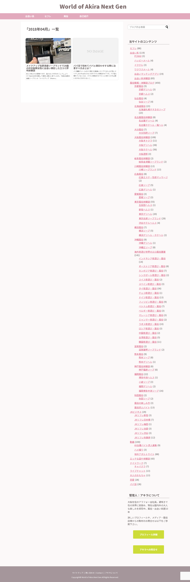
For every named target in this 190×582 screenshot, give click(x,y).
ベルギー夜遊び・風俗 (150, 310)
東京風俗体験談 (142, 201)
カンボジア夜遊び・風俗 (151, 270)
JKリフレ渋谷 (141, 433)
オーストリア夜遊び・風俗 (152, 266)
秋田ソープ (144, 398)
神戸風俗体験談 (142, 366)
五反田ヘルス (145, 205)
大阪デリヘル (145, 145)
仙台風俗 (138, 98)
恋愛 (132, 479)
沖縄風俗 (138, 239)
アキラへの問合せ (148, 549)
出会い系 (29, 16)
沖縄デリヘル (145, 243)
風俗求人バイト (142, 407)
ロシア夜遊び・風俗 (149, 328)
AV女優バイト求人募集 (145, 445)
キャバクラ (139, 466)
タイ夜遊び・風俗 (148, 288)
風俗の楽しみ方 (142, 403)
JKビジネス (135, 412)
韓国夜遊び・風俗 (148, 341)
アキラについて (111, 572)
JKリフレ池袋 (141, 428)
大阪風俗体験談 (142, 137)
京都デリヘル (145, 89)
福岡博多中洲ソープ (149, 390)
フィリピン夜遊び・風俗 (151, 301)
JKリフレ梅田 (141, 424)
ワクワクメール (142, 69)
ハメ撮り (138, 449)
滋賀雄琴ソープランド (150, 349)
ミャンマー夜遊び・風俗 (151, 319)
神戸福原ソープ (146, 369)
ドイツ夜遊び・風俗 (149, 297)
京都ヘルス (144, 93)
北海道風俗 (139, 106)
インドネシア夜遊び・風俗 (152, 258)
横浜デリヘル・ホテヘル (151, 235)
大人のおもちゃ (137, 475)
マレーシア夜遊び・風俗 (151, 315)
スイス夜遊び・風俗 (149, 279)
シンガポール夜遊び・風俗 (152, 275)
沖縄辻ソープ (145, 247)
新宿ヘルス (144, 209)
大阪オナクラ (145, 140)
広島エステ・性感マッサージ (153, 177)
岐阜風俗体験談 (142, 158)
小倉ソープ (144, 382)
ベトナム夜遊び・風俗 (150, 306)
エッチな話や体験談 (140, 458)
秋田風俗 (138, 395)
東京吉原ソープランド (150, 218)
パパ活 (133, 484)
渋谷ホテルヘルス (148, 222)
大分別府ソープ (146, 132)
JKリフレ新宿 (141, 415)
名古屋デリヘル (146, 120)
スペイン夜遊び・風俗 (150, 284)
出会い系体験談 (142, 78)
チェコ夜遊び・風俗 (149, 293)
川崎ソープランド (147, 169)
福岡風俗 (138, 374)
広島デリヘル (145, 189)
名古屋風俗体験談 (143, 117)
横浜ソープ (144, 230)
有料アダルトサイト (144, 454)
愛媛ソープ (144, 197)
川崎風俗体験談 (142, 166)
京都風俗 (138, 86)
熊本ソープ (144, 357)
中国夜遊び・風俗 (148, 333)
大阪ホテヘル (145, 149)
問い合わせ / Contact (94, 572)
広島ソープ (144, 185)
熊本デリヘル (145, 361)
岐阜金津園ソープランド (151, 161)
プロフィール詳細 (148, 534)
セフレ (48, 16)
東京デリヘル (145, 214)
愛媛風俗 (138, 194)
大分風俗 (138, 129)
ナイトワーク (136, 463)
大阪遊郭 (143, 154)
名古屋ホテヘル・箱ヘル (151, 125)
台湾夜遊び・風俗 (148, 337)
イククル (138, 65)
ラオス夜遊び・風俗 (149, 324)
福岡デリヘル (145, 386)
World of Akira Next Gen (93, 6)
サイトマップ (77, 572)
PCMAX (137, 56)
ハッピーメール (142, 60)
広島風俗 (138, 174)
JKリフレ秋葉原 (142, 437)
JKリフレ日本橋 (142, 419)
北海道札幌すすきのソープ (152, 109)
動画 (132, 442)
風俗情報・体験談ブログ (142, 82)
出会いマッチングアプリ (146, 73)
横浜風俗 (138, 227)
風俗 (66, 16)
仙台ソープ (144, 101)
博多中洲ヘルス (146, 377)
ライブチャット (137, 470)
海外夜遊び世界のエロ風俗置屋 (150, 251)
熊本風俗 (138, 354)
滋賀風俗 (138, 346)
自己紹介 (84, 16)
